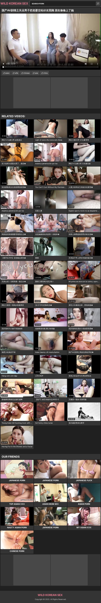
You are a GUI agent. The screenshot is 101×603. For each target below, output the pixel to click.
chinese (26, 73)
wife (16, 73)
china (45, 73)
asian (7, 73)
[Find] (98, 3)
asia (36, 73)
